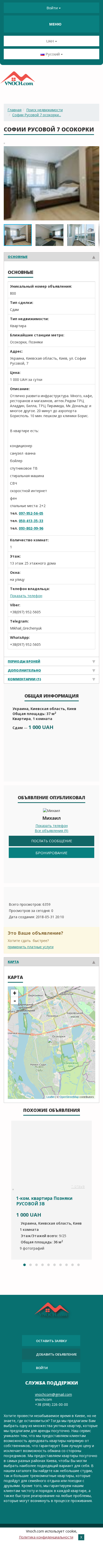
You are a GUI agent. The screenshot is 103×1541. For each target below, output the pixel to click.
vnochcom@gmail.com (53, 1394)
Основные (18, 256)
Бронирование (52, 852)
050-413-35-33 (31, 520)
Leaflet (50, 1096)
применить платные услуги (31, 946)
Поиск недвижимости (44, 109)
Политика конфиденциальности (46, 1537)
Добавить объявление (56, 1354)
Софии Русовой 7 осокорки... (36, 114)
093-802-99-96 (31, 528)
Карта (13, 961)
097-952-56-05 (31, 513)
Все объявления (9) (51, 830)
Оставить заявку (51, 1341)
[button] (95, 151)
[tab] (51, 256)
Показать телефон (26, 595)
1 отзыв (78, 1186)
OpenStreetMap (69, 1096)
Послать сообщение (51, 840)
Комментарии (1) (24, 679)
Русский (52, 53)
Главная (15, 109)
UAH (50, 40)
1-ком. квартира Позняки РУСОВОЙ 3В (44, 1201)
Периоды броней (24, 661)
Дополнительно (24, 670)
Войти (52, 7)
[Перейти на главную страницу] (17, 80)
